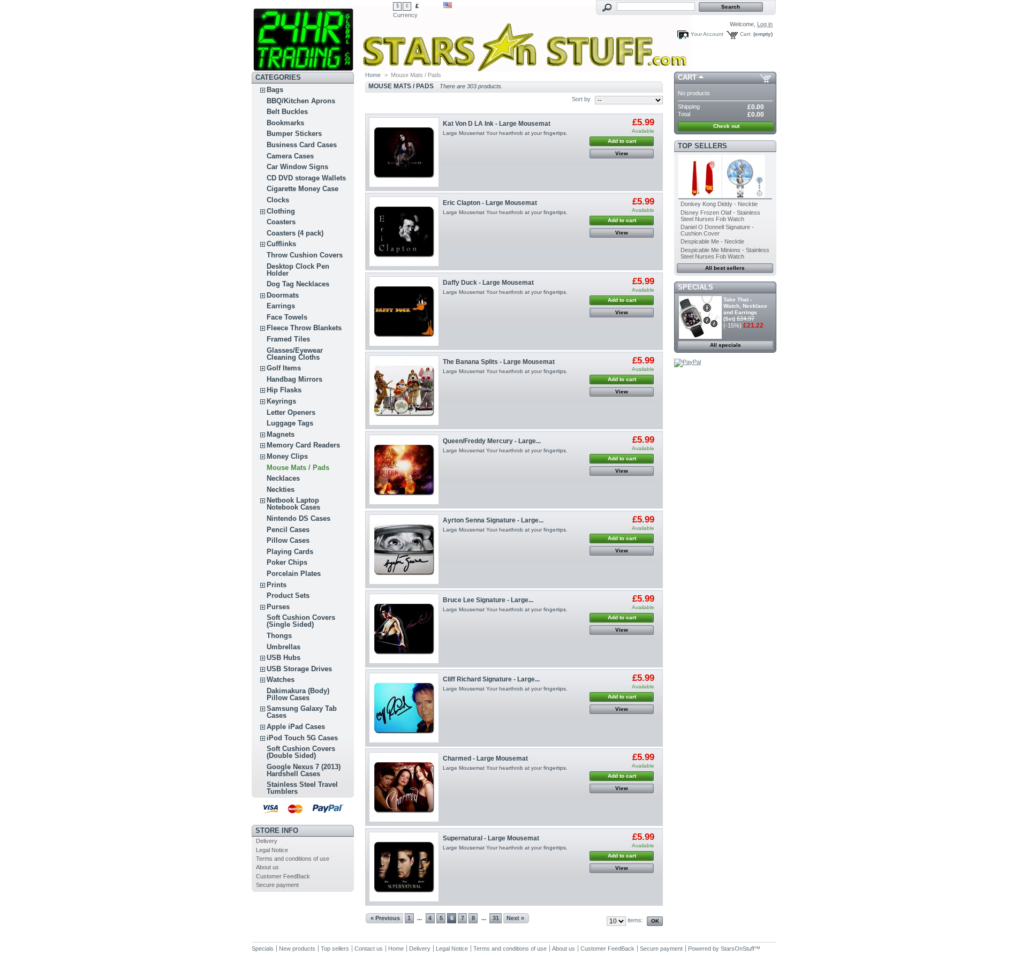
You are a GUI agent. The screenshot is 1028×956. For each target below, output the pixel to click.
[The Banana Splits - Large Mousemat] (404, 390)
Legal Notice (272, 850)
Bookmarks (285, 123)
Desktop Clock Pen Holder (298, 269)
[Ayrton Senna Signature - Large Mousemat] (404, 549)
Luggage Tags (290, 423)
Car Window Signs (297, 167)
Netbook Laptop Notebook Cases (293, 503)
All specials (725, 345)
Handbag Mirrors (294, 379)
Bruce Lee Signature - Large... (488, 600)
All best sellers (725, 268)
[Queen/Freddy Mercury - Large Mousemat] (404, 470)
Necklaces (283, 478)
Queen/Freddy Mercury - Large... (492, 441)
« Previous (385, 918)
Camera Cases (290, 156)
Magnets (280, 434)
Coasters (281, 222)
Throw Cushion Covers (305, 255)
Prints (276, 585)
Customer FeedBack (283, 876)
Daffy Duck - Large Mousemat (488, 282)
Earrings (281, 306)
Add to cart (622, 141)
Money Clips (287, 456)
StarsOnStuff (737, 948)
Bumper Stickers (294, 134)
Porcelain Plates (294, 574)
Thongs (279, 636)
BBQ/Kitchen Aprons (301, 101)
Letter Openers (291, 412)
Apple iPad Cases (296, 727)
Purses (278, 607)
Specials (695, 287)
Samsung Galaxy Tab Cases (302, 711)
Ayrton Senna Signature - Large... (493, 520)
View (621, 153)
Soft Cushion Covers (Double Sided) (301, 752)
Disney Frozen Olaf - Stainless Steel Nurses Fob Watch (720, 215)
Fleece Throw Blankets (304, 328)
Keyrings (281, 401)
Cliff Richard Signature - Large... (491, 679)
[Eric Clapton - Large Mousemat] (404, 231)
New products (297, 948)
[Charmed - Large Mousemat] (404, 787)
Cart (687, 77)
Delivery (266, 841)
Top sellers (702, 146)
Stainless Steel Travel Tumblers (302, 787)
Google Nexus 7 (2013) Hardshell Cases (304, 770)
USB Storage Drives (299, 669)
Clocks (278, 200)
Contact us (368, 948)
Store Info (276, 830)
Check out (726, 126)
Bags (275, 90)
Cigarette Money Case (302, 189)
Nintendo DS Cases (298, 518)
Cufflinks (281, 244)
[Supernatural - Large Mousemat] (404, 867)
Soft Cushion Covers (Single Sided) (301, 620)
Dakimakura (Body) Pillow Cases (298, 694)
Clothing (281, 211)
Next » (515, 918)
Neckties (280, 489)
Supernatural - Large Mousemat (491, 838)
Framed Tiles (288, 339)
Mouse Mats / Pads (298, 468)
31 (496, 918)
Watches (280, 680)
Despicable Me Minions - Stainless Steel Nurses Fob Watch (725, 253)
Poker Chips (287, 562)
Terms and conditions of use (292, 858)
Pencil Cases (288, 530)
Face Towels (287, 317)
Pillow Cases (288, 540)
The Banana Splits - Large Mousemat (499, 362)
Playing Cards (290, 552)
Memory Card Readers (303, 445)
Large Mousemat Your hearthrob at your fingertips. (505, 133)
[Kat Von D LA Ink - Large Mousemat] (404, 152)
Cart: (746, 34)
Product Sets (288, 595)
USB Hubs (283, 658)
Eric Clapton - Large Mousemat (490, 203)
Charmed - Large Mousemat (485, 758)
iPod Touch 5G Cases (302, 738)
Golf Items (284, 368)
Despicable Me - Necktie (712, 241)
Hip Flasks (284, 390)
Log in (765, 24)
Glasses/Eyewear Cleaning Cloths (295, 353)
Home (373, 75)
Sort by (581, 99)
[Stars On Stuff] (322, 36)
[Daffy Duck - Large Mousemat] (404, 311)
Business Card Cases (302, 145)
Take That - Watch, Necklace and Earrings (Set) (745, 309)
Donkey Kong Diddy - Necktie (719, 204)
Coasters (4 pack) (295, 233)
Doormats (283, 295)
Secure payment (277, 885)
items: (635, 920)
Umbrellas (283, 647)
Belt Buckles (287, 112)
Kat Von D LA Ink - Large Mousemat (496, 123)
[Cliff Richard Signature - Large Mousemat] (404, 708)
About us (267, 867)
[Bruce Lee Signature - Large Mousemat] (404, 629)
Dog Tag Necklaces (298, 284)
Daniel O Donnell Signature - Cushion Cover (717, 230)
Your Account (707, 34)
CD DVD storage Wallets (306, 178)
